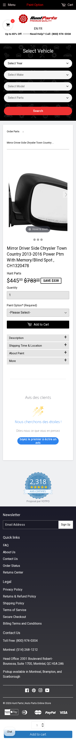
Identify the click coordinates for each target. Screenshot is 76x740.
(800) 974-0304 (27, 640)
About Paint (38, 352)
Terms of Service (14, 610)
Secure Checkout (14, 617)
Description (38, 337)
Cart (70, 5)
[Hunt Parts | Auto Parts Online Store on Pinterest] (34, 691)
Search (38, 111)
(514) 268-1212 (27, 650)
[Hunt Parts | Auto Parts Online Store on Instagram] (40, 691)
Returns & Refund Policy (19, 596)
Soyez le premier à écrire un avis (38, 441)
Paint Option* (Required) (22, 305)
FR (40, 28)
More (38, 360)
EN (36, 28)
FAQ (6, 545)
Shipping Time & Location (38, 345)
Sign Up (65, 524)
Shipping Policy (13, 603)
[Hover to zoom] (38, 194)
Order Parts (13, 131)
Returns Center (13, 572)
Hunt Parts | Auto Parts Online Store (31, 703)
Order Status (11, 566)
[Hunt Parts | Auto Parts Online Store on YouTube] (47, 691)
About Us (9, 552)
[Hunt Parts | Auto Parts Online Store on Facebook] (27, 691)
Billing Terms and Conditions (22, 623)
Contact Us (10, 559)
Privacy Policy (12, 589)
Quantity (12, 287)
